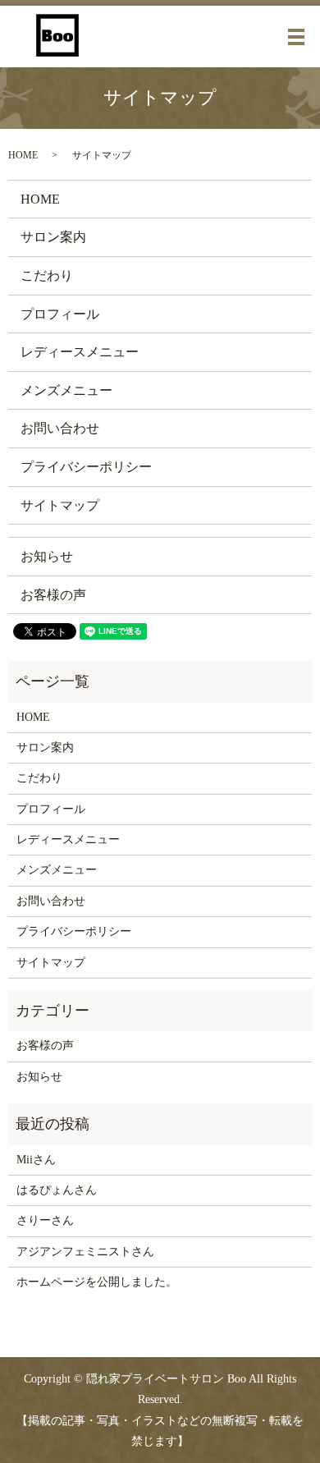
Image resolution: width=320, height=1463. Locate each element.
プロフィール (60, 314)
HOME (23, 155)
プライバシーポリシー (86, 467)
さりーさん (45, 1220)
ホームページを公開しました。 (96, 1282)
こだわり (47, 275)
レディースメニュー (80, 352)
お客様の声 (53, 595)
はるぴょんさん (56, 1190)
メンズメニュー (66, 390)
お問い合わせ (60, 428)
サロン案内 (53, 237)
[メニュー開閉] (296, 37)
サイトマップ (60, 505)
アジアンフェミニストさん (85, 1251)
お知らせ (47, 556)
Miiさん (36, 1159)
